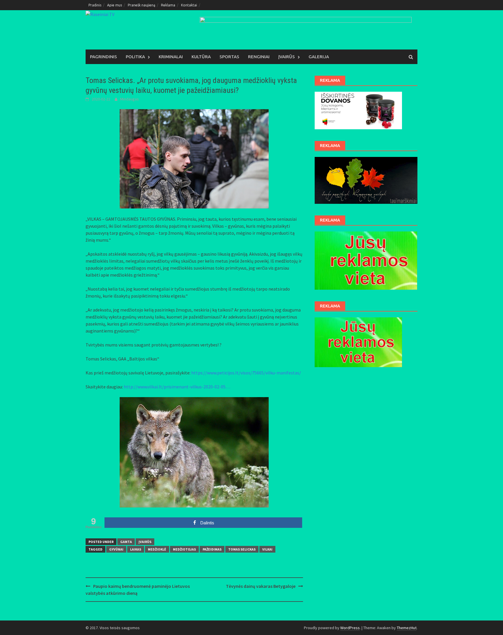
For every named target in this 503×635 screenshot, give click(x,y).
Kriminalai (171, 56)
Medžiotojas (184, 549)
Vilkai (267, 549)
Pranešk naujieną (141, 5)
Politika (135, 56)
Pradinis (94, 5)
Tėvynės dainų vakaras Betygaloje (260, 586)
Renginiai (259, 56)
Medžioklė (157, 549)
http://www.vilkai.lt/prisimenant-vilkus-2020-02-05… (177, 387)
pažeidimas (212, 549)
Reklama (168, 5)
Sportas (229, 56)
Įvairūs (286, 56)
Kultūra (201, 56)
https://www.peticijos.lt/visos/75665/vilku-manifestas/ (246, 373)
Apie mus (114, 5)
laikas (135, 549)
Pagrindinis (103, 56)
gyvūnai (116, 549)
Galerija (319, 56)
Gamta (126, 542)
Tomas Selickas (242, 549)
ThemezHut (407, 627)
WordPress (350, 627)
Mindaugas (129, 99)
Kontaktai (189, 5)
